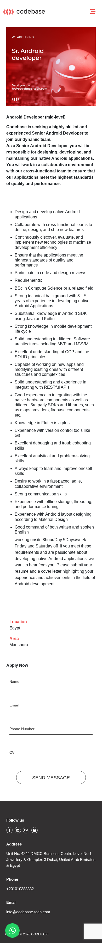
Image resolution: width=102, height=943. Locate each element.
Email (14, 705)
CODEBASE (40, 934)
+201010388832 (20, 888)
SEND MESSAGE (51, 777)
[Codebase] (24, 11)
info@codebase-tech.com (28, 912)
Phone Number (22, 729)
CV (11, 752)
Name (14, 681)
